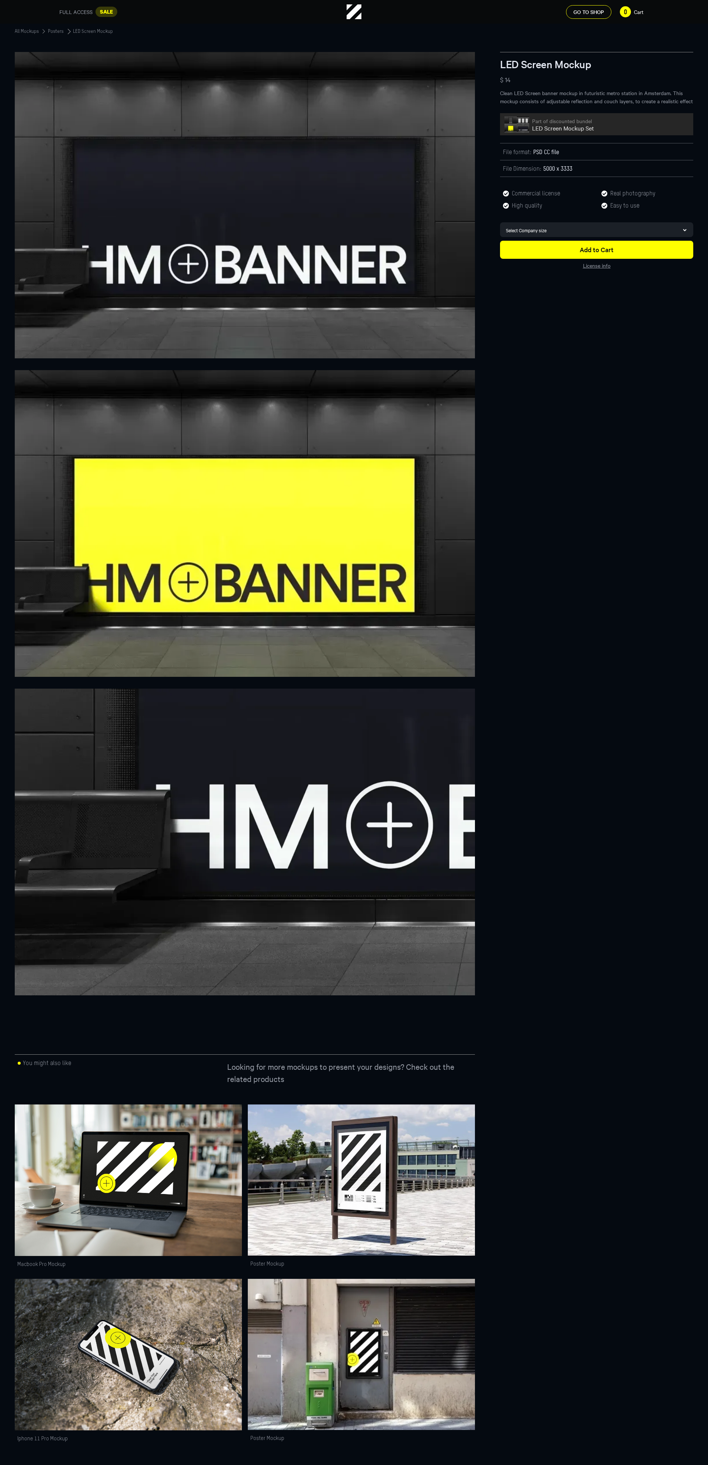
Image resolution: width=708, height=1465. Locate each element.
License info (597, 265)
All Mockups (27, 31)
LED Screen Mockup (93, 31)
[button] (630, 12)
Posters (55, 31)
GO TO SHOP (588, 11)
